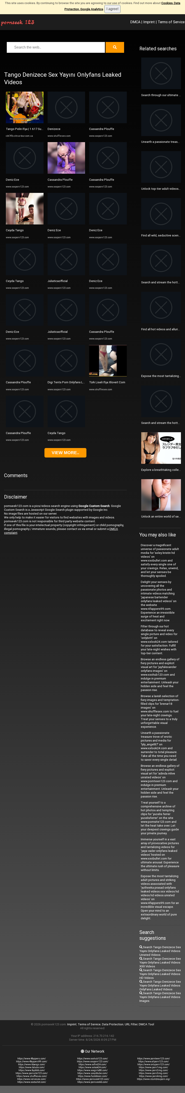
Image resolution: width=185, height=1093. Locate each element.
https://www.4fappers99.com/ (31, 1061)
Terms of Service (171, 22)
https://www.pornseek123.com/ (92, 1079)
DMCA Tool (146, 1024)
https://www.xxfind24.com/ (92, 1064)
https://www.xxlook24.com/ (92, 1067)
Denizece (54, 129)
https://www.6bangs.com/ (31, 1064)
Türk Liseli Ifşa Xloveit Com (107, 382)
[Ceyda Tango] (25, 223)
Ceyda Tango (15, 230)
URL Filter (131, 1024)
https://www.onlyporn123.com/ (153, 1064)
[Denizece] (66, 122)
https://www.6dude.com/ (32, 1067)
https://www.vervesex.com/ (31, 1079)
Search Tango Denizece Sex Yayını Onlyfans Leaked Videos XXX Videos (160, 962)
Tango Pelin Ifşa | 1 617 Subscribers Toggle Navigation (42, 129)
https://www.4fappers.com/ (31, 1058)
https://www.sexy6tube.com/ (92, 1073)
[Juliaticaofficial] (66, 274)
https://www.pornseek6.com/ (92, 1082)
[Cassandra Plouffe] (25, 375)
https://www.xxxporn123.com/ (92, 1061)
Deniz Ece (12, 180)
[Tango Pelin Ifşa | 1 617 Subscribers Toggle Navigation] (25, 122)
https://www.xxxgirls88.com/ (92, 1070)
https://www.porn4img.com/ (153, 1076)
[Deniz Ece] (25, 173)
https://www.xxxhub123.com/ (92, 1058)
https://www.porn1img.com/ (153, 1067)
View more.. (65, 452)
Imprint (149, 22)
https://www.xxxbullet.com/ (31, 1082)
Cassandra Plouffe (18, 382)
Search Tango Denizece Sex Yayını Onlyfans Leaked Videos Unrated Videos (160, 951)
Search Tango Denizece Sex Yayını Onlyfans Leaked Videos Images (160, 997)
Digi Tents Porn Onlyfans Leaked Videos (75, 382)
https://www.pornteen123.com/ (153, 1058)
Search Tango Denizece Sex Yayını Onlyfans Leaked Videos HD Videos (160, 974)
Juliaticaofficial (58, 281)
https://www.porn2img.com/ (153, 1070)
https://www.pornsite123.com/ (32, 1073)
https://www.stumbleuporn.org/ (153, 1079)
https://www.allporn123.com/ (153, 1061)
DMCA (135, 22)
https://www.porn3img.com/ (153, 1073)
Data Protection (112, 1024)
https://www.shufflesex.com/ (31, 1076)
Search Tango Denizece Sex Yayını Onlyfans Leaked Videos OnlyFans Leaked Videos (160, 985)
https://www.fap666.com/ (31, 1070)
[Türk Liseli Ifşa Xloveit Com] (108, 375)
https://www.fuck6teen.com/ (92, 1076)
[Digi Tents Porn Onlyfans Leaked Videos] (66, 375)
